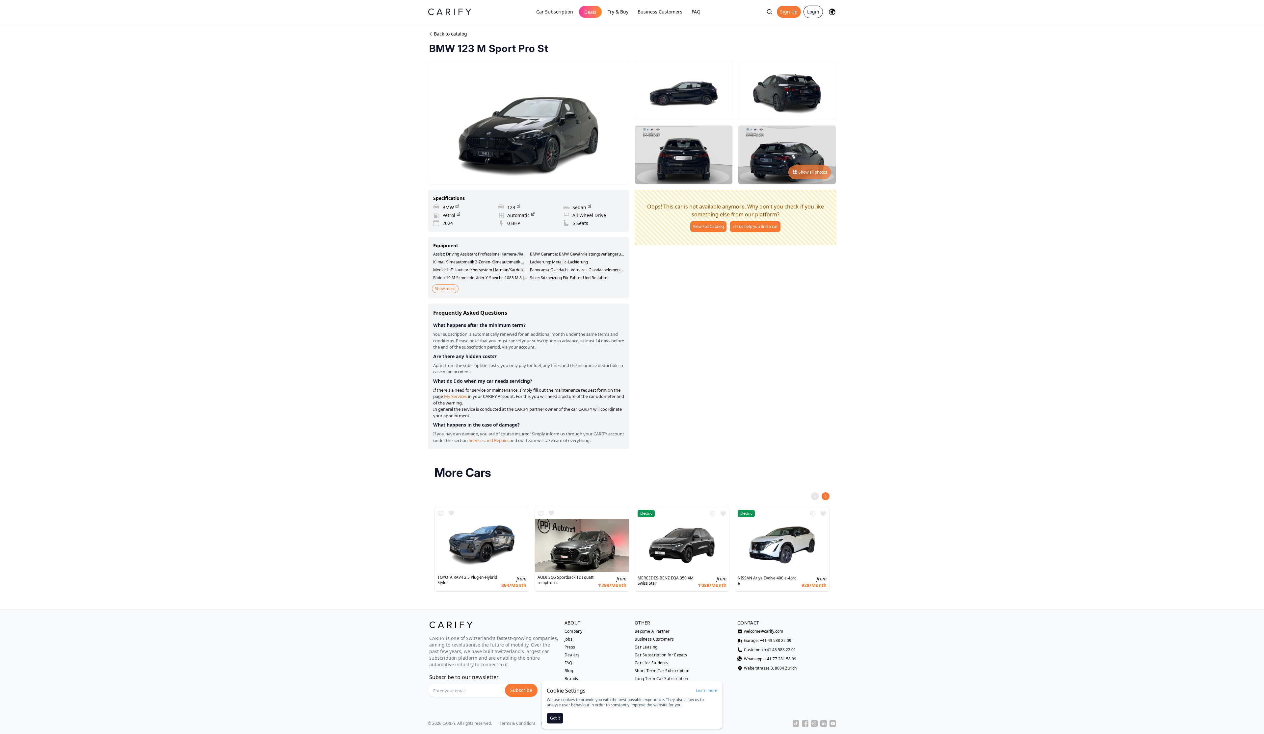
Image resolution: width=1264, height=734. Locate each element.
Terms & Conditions (518, 723)
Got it (555, 718)
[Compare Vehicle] (440, 513)
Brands (571, 678)
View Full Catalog (708, 226)
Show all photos (813, 172)
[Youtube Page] (833, 723)
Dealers (572, 655)
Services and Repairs (489, 440)
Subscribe (521, 690)
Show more (445, 288)
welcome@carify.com (763, 631)
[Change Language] (832, 11)
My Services (455, 396)
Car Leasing (646, 647)
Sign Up (789, 12)
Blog (569, 670)
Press (570, 647)
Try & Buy (618, 12)
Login (813, 12)
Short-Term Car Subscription (662, 670)
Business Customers (660, 12)
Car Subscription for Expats (661, 655)
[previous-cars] (815, 496)
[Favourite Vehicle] (451, 513)
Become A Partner (652, 631)
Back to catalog (450, 34)
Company (574, 631)
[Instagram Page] (814, 723)
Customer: (770, 649)
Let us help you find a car (755, 226)
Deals (590, 12)
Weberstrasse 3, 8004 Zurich (770, 668)
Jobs (568, 639)
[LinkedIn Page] (823, 723)
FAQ (696, 12)
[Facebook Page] (805, 723)
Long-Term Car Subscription (661, 678)
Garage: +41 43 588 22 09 (767, 640)
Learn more (706, 690)
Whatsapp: (770, 659)
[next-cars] (826, 496)
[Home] (450, 12)
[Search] (770, 12)
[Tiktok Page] (796, 723)
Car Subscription (554, 12)
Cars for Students (651, 663)
